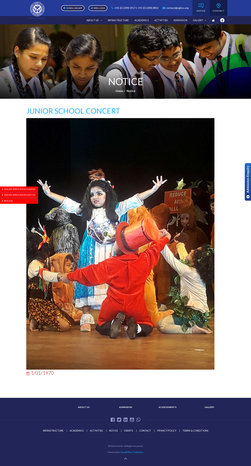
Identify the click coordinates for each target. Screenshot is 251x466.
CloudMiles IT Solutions (131, 452)
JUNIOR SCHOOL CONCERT (73, 111)
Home (119, 90)
